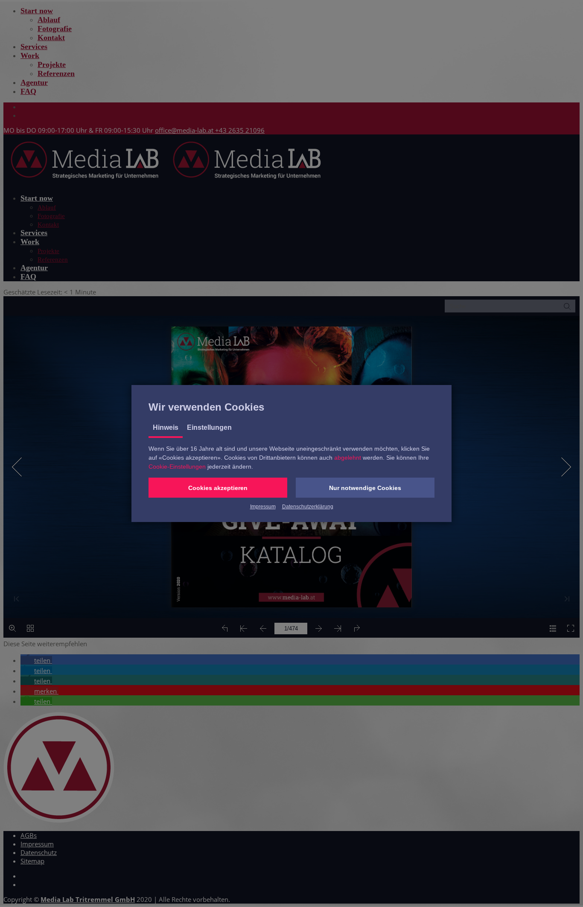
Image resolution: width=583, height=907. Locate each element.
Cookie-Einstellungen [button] (177, 466)
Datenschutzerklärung (307, 507)
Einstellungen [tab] (209, 427)
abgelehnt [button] (347, 457)
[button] (218, 488)
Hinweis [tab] (165, 427)
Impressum (263, 507)
